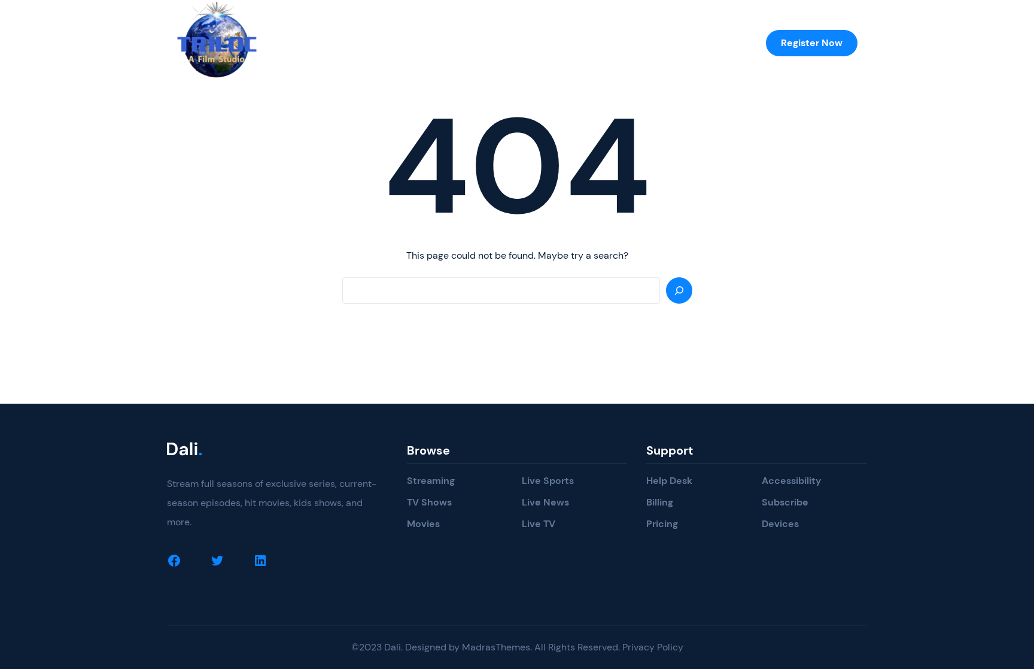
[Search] (679, 290)
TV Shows (429, 502)
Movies (423, 523)
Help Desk (669, 480)
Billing (659, 502)
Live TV (538, 523)
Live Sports (548, 480)
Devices (780, 523)
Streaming (431, 480)
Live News (545, 502)
